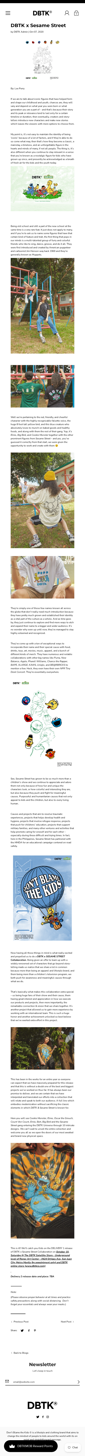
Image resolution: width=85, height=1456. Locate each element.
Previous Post (21, 1321)
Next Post (66, 1321)
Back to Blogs (21, 1352)
